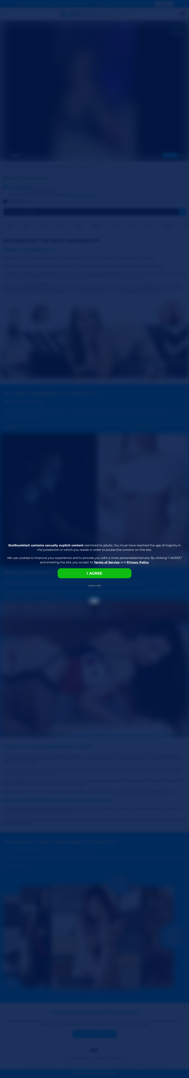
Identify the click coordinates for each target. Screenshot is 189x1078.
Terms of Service (107, 562)
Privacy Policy (138, 562)
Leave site (94, 585)
